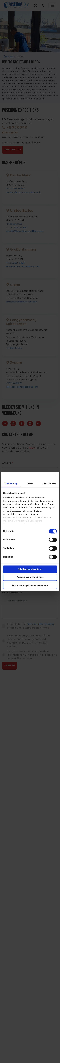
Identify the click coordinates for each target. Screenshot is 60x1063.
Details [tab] (30, 483)
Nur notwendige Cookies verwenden (30, 585)
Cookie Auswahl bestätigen (30, 577)
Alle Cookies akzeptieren (30, 569)
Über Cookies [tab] (49, 483)
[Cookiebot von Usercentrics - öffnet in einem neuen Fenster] (44, 476)
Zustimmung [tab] (11, 483)
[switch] (53, 540)
